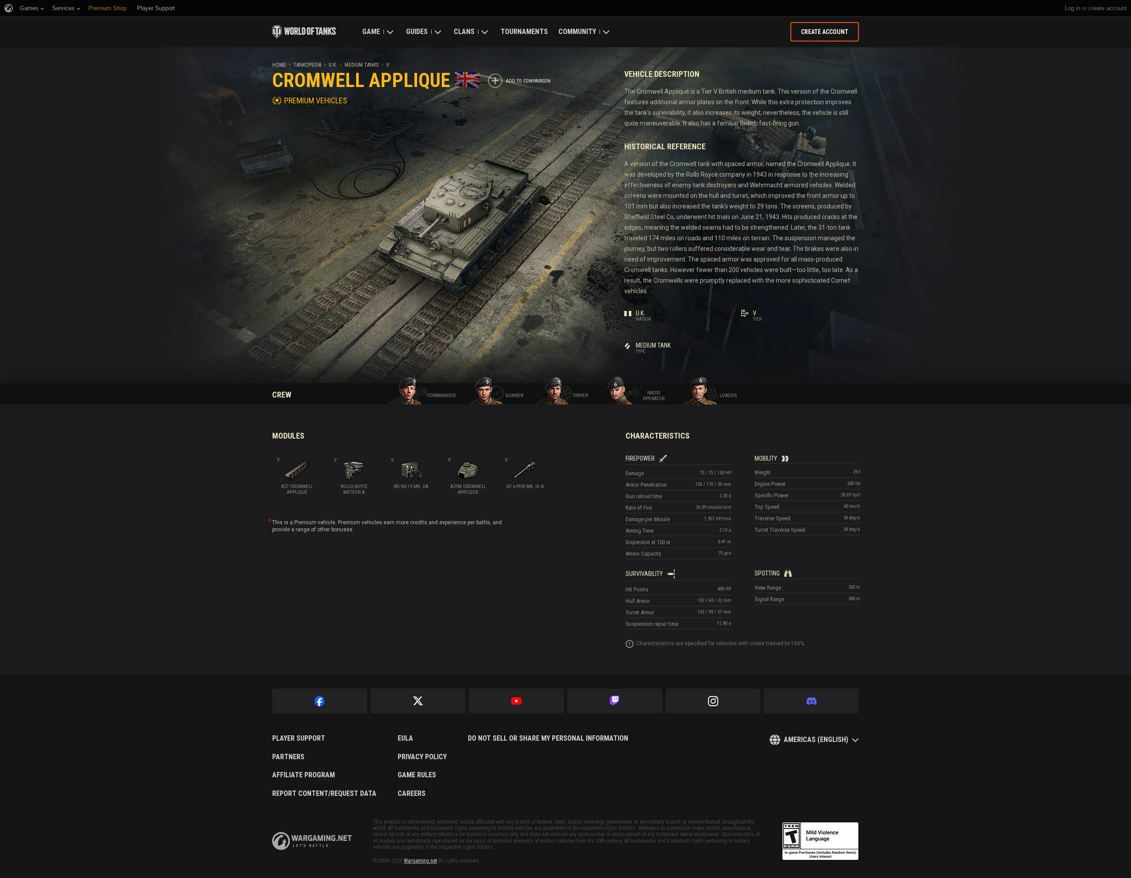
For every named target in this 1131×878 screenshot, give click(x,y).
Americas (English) (816, 739)
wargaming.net (312, 841)
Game (371, 31)
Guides (417, 31)
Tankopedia (307, 65)
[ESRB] (820, 841)
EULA (405, 738)
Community (577, 31)
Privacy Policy (422, 757)
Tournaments (524, 31)
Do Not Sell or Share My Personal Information (548, 738)
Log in (1072, 8)
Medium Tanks (362, 65)
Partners (288, 757)
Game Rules (417, 775)
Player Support (298, 738)
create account (1108, 8)
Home (279, 65)
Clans (464, 31)
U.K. (333, 65)
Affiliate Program (303, 775)
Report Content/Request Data (324, 794)
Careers (411, 794)
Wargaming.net (420, 861)
